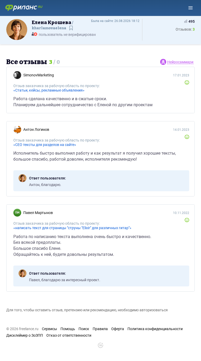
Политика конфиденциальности (155, 329)
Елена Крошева (52, 25)
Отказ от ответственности (68, 335)
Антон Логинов (36, 129)
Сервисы (49, 329)
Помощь (67, 329)
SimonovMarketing (38, 75)
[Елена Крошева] (16, 29)
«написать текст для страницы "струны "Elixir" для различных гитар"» (72, 228)
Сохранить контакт (71, 30)
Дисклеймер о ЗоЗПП (24, 335)
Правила (100, 329)
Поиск (84, 329)
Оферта (117, 329)
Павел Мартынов (38, 213)
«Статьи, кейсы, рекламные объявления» (49, 90)
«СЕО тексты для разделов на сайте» (44, 145)
